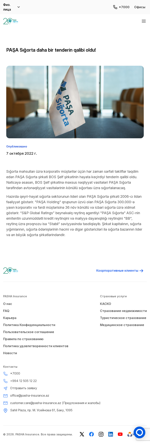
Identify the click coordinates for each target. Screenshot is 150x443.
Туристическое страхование (123, 318)
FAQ (6, 311)
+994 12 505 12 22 (23, 381)
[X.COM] (81, 434)
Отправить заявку (23, 388)
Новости (10, 353)
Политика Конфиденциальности (29, 325)
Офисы (139, 7)
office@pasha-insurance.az (29, 395)
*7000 (124, 7)
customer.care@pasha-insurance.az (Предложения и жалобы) (55, 403)
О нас (7, 304)
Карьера (9, 318)
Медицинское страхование (122, 325)
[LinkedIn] (110, 434)
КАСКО (105, 304)
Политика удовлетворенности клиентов (35, 346)
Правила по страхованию (23, 339)
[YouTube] (120, 434)
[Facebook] (91, 434)
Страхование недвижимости (123, 311)
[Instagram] (101, 434)
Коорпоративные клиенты (117, 270)
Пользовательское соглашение (28, 332)
